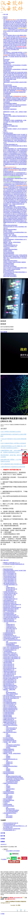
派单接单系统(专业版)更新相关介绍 (11, 658)
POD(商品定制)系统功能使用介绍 (11, 617)
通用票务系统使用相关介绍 (9, 610)
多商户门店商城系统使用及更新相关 (12, 640)
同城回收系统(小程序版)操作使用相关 (15, 779)
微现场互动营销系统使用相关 (10, 708)
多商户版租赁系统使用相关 (12, 810)
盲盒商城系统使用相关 (8, 613)
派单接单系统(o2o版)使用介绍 (10, 654)
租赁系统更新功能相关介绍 (9, 720)
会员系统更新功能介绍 (8, 596)
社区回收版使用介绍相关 (12, 781)
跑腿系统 (8, 790)
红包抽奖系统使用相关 (8, 713)
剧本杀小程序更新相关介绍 (9, 573)
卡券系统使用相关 (7, 651)
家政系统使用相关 (7, 715)
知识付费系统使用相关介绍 (9, 703)
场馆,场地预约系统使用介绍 (10, 583)
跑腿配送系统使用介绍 (8, 719)
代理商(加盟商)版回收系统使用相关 (14, 777)
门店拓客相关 (6, 764)
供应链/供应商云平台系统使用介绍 (11, 637)
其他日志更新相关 (7, 798)
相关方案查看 (4, 331)
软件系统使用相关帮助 (8, 800)
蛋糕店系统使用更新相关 (9, 572)
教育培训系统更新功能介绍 (9, 668)
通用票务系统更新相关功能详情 (10, 608)
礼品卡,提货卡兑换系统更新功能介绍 (12, 647)
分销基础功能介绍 (10, 625)
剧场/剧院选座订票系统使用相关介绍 (12, 604)
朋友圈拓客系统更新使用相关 (10, 766)
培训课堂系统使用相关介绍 (9, 679)
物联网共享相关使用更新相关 (10, 725)
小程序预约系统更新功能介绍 (10, 593)
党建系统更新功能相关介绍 (9, 671)
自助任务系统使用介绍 (8, 664)
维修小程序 (6, 560)
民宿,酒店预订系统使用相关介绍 (11, 698)
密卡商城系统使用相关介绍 (9, 650)
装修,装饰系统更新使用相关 (10, 732)
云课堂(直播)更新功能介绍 (9, 674)
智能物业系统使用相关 (8, 793)
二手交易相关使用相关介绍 (9, 723)
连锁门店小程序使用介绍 (9, 705)
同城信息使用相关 (10, 789)
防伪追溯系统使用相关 (8, 739)
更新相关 (8, 735)
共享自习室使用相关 (11, 729)
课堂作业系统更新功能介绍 (9, 681)
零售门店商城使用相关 (11, 642)
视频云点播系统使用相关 (12, 693)
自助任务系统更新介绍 (8, 665)
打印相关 (5, 803)
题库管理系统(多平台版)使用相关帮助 (12, 676)
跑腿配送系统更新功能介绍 (9, 722)
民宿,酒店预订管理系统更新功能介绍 (12, 696)
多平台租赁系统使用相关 (12, 811)
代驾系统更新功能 (7, 752)
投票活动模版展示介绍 (8, 600)
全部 (4, 19)
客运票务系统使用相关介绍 (9, 606)
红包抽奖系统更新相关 (8, 712)
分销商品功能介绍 (10, 624)
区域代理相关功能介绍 (11, 628)
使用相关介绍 (9, 763)
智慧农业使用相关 (7, 701)
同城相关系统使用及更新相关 (10, 783)
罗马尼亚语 (17, 850)
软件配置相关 (6, 801)
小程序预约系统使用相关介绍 (10, 584)
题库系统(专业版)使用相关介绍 (10, 678)
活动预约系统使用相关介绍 (9, 591)
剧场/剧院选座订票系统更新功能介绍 (12, 607)
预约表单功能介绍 (10, 590)
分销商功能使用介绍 (11, 627)
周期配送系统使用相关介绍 (9, 618)
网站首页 (5, 16)
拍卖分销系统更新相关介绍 (9, 614)
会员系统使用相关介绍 (8, 597)
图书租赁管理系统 (10, 808)
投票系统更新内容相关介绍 (9, 603)
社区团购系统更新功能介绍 (9, 635)
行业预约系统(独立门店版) (9, 594)
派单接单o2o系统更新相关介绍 (10, 655)
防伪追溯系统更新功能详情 (9, 740)
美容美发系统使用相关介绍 (9, 579)
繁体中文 (12, 850)
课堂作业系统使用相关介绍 (9, 682)
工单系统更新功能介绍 (8, 659)
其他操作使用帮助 (7, 804)
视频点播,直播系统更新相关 (10, 685)
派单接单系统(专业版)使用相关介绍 (11, 657)
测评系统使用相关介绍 (8, 684)
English (8, 850)
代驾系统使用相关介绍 (8, 750)
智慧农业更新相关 (7, 699)
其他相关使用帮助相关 (8, 749)
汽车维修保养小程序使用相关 (13, 745)
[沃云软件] (14, 6)
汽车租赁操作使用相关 (11, 746)
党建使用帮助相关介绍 (8, 669)
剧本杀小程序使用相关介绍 (9, 574)
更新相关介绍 (9, 762)
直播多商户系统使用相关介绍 (10, 686)
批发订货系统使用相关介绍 (9, 652)
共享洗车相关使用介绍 (11, 728)
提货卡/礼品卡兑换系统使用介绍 (11, 648)
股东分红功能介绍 (10, 631)
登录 (4, 14)
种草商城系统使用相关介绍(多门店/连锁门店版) (14, 570)
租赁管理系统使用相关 (8, 806)
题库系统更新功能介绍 (8, 675)
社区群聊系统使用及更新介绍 (10, 759)
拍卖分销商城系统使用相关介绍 (10, 615)
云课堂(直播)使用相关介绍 (9, 672)
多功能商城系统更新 (8, 634)
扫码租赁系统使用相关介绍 (9, 718)
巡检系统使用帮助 (7, 662)
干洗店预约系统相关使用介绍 (10, 598)
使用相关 (8, 736)
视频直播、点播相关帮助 (9, 689)
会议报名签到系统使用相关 (9, 577)
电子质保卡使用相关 (8, 737)
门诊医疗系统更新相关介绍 (9, 581)
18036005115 (3, 844)
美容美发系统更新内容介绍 (9, 576)
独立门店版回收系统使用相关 (13, 780)
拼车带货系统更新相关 (8, 771)
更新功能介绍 (9, 730)
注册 (7, 14)
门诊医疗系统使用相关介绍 (9, 580)
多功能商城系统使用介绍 (9, 633)
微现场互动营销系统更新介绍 (10, 709)
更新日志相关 (9, 796)
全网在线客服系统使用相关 (9, 813)
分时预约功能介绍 (10, 587)
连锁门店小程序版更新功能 (9, 706)
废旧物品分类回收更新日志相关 (13, 776)
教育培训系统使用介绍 (8, 667)
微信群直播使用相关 (11, 692)
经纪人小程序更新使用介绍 (9, 611)
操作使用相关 (9, 797)
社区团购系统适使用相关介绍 (10, 638)
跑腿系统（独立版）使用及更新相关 (12, 753)
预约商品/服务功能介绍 (11, 589)
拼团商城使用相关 (10, 644)
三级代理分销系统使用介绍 (9, 621)
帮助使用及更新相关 (8, 569)
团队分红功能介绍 (10, 630)
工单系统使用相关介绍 (8, 661)
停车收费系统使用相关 (8, 791)
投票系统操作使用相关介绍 (9, 601)
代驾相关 (8, 787)
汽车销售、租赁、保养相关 (9, 742)
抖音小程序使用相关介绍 (9, 695)
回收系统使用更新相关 (8, 773)
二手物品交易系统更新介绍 (9, 688)
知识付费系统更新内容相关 (9, 702)
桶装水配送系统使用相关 (9, 711)
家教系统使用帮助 (7, 716)
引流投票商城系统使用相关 (12, 645)
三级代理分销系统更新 (8, 620)
